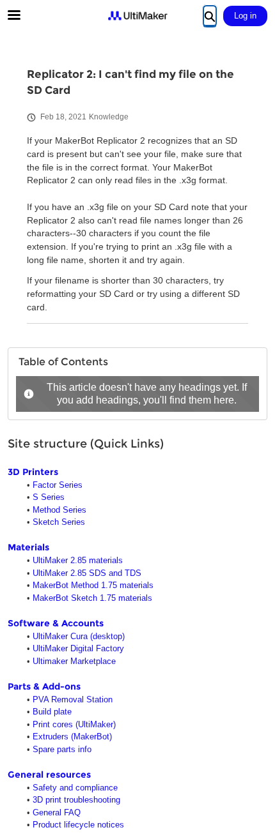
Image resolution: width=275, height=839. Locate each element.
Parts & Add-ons (44, 686)
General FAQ (57, 812)
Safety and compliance (75, 787)
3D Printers (33, 472)
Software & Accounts (56, 623)
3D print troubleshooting (76, 800)
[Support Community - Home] (137, 15)
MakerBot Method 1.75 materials (93, 585)
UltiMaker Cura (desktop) (79, 636)
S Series (49, 497)
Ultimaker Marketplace (74, 661)
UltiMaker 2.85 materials (78, 560)
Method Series (59, 510)
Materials (28, 547)
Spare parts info (62, 749)
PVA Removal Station (73, 699)
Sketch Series (59, 522)
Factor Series (57, 485)
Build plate (52, 711)
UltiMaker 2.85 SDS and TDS (87, 573)
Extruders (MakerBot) (72, 736)
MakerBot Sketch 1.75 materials (92, 598)
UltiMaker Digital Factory (78, 648)
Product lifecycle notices (78, 824)
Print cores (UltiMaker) (74, 724)
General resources (49, 774)
